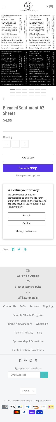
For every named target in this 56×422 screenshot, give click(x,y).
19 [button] (22, 98)
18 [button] (43, 95)
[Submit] (44, 375)
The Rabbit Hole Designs (22, 400)
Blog (39, 332)
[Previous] (3, 99)
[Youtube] (25, 360)
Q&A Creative (45, 400)
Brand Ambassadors (20, 324)
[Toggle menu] (4, 6)
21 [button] (34, 98)
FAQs (23, 306)
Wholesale (42, 324)
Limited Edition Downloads (28, 350)
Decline (26, 223)
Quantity (7, 137)
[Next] (52, 99)
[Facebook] (20, 360)
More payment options (28, 175)
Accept (26, 215)
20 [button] (28, 98)
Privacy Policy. (15, 206)
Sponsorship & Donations (28, 341)
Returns (34, 306)
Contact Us (9, 306)
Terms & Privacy (23, 332)
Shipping (48, 306)
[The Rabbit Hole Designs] (28, 7)
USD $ (25, 391)
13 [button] (12, 95)
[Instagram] (31, 360)
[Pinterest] (36, 360)
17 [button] (37, 95)
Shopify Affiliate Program (28, 315)
